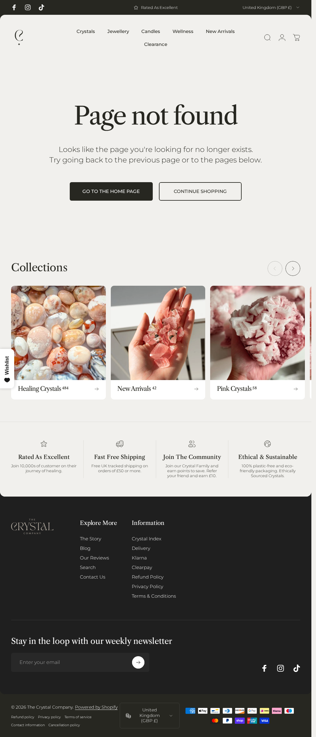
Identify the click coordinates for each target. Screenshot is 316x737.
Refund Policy (148, 577)
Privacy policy (49, 717)
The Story (90, 539)
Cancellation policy (64, 725)
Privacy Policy (147, 586)
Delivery (141, 548)
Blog (85, 548)
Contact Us (92, 577)
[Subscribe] (138, 662)
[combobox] (271, 7)
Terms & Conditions (154, 596)
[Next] (292, 268)
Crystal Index (146, 539)
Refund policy (22, 717)
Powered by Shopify (96, 707)
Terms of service (78, 717)
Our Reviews (94, 558)
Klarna (139, 558)
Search (88, 567)
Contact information (28, 725)
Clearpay (142, 567)
